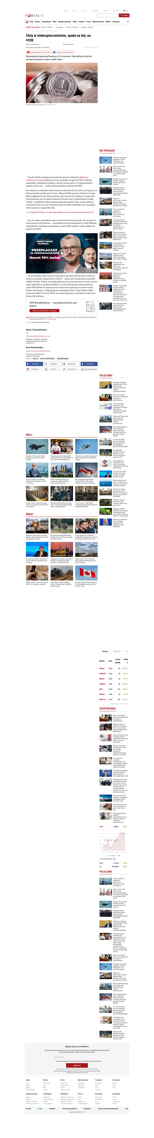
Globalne (28, 1099)
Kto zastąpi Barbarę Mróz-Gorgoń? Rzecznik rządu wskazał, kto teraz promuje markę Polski (85, 481)
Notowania (116, 1080)
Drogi (96, 1085)
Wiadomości (98, 1097)
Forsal (27, 31)
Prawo (80, 1097)
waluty (35, 358)
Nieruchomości (83, 1080)
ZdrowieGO (116, 1094)
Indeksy (114, 1083)
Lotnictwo (98, 1089)
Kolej (96, 1087)
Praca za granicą (65, 1089)
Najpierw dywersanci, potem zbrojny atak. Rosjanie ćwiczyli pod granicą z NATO (37, 537)
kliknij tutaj (85, 1072)
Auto (96, 1101)
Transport (98, 1080)
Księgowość (81, 1101)
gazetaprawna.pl (116, 10)
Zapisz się (77, 1065)
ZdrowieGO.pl (95, 10)
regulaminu (78, 1061)
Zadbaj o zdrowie (87, 27)
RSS (126, 1109)
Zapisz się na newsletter (65, 52)
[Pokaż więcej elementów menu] (127, 22)
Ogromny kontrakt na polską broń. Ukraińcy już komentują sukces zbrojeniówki (61, 504)
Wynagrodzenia (65, 1085)
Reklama (52, 1109)
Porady (114, 1103)
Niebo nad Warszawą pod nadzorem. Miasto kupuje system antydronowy (60, 481)
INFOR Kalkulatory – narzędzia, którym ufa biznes (53, 304)
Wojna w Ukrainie (72, 27)
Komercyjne (81, 1087)
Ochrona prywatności (69, 1109)
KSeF (44, 1087)
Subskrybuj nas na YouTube (40, 52)
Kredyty (45, 1101)
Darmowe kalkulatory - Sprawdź (44, 311)
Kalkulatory (64, 1094)
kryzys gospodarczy (48, 358)
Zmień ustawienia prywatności (108, 1109)
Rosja (27, 1083)
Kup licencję (52, 319)
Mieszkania (81, 1085)
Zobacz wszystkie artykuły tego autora (38, 336)
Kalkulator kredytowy (66, 1103)
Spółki (114, 1085)
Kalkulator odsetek (66, 1101)
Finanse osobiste (47, 27)
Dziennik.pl (98, 1094)
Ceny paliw (59, 27)
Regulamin (87, 1109)
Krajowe (28, 1097)
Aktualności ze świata (32, 1103)
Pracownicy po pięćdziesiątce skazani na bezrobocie (35, 355)
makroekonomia (62, 358)
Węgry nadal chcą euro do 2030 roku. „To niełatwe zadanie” (37, 583)
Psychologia (115, 1101)
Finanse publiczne (48, 1099)
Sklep (126, 10)
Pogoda (97, 1103)
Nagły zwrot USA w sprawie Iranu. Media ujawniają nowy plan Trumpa (85, 560)
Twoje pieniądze (48, 1103)
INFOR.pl (66, 10)
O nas (40, 1109)
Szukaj (125, 15)
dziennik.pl (74, 10)
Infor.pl (80, 1094)
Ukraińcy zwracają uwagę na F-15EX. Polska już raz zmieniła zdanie (86, 457)
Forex (114, 1087)
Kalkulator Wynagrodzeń (67, 1099)
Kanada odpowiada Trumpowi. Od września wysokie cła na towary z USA (86, 584)
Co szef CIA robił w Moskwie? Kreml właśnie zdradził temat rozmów (36, 560)
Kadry (79, 1099)
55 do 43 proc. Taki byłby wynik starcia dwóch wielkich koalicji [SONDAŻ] (86, 504)
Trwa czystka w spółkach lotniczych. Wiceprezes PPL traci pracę (36, 481)
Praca (63, 1080)
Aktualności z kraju (31, 1101)
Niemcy (28, 1087)
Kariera (63, 1087)
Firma (45, 1085)
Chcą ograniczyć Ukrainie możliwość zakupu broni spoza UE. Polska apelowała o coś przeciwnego (86, 537)
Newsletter (105, 10)
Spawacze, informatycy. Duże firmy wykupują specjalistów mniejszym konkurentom (37, 341)
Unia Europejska (30, 1089)
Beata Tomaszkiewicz (32, 44)
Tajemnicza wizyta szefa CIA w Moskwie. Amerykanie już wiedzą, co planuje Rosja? (62, 560)
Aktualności (46, 1083)
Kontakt (28, 1109)
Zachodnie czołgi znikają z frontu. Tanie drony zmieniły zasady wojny (61, 584)
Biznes (45, 1080)
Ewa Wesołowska (68, 44)
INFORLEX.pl (85, 10)
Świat (28, 1080)
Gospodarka (47, 1094)
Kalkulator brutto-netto (67, 1097)
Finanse (45, 1089)
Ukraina (28, 1085)
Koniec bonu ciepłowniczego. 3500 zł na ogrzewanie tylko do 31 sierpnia (37, 504)
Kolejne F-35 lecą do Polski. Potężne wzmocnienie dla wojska (35, 457)
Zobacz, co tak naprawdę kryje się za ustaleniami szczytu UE (66, 212)
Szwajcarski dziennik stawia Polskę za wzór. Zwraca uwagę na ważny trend (61, 537)
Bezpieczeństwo (31, 1094)
